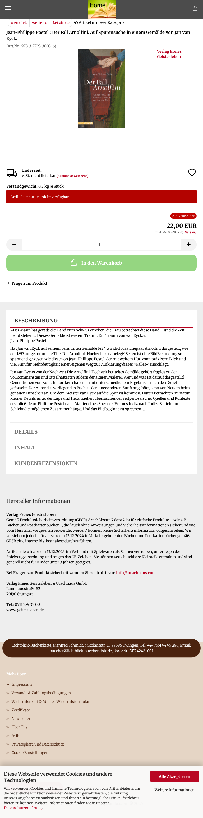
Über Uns (19, 727)
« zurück (19, 22)
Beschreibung (36, 320)
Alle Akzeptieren (174, 776)
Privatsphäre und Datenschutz (38, 744)
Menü (8, 8)
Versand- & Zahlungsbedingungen (41, 692)
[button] (14, 245)
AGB (15, 735)
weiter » (40, 22)
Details (26, 431)
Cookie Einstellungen (30, 752)
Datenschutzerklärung (23, 808)
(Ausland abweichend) (73, 176)
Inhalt (24, 447)
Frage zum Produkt (29, 283)
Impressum (22, 684)
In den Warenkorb (101, 263)
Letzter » (61, 22)
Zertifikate (21, 710)
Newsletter (21, 718)
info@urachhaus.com (136, 572)
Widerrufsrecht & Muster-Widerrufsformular (51, 701)
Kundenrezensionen (45, 463)
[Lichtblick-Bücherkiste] (102, 9)
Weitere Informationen (175, 790)
